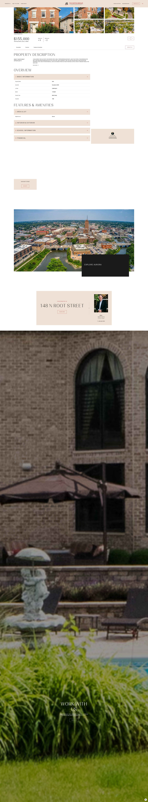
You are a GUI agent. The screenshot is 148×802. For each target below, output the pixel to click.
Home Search (24, 3)
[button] (129, 47)
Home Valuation (117, 3)
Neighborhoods (125, 3)
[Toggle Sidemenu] (142, 3)
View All (119, 26)
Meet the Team (16, 3)
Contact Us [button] (136, 3)
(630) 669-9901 (113, 136)
